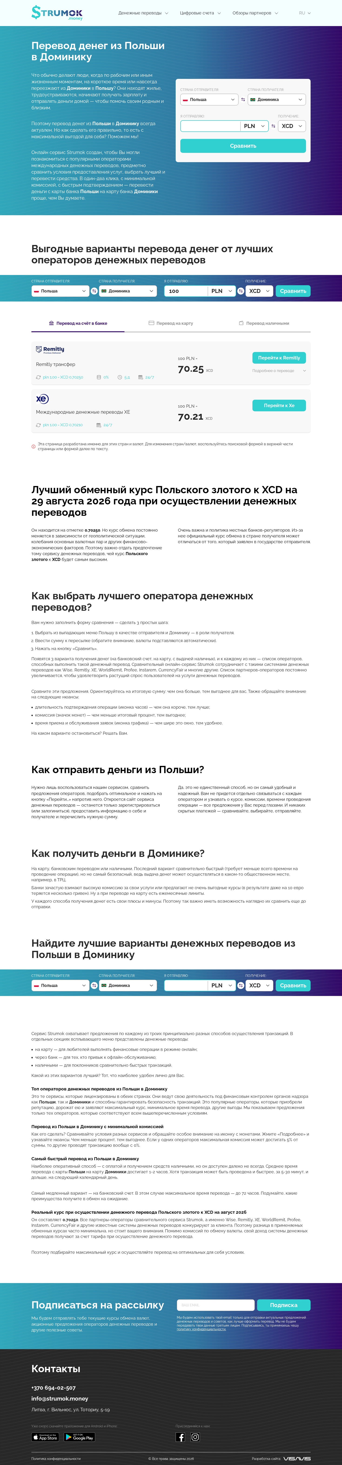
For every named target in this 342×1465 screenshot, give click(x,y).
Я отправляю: (192, 116)
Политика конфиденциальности (55, 1458)
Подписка (284, 1305)
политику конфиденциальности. (201, 1329)
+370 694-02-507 (53, 1388)
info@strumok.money (59, 1398)
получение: (288, 116)
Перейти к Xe (279, 405)
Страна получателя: (266, 89)
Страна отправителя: (199, 89)
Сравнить (243, 145)
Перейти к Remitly (279, 358)
